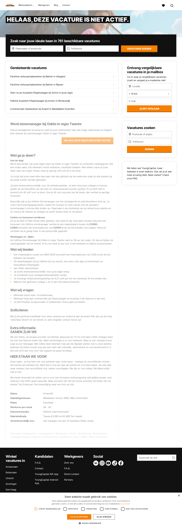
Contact (66, 5)
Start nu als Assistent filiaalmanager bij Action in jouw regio (41, 92)
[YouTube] (109, 463)
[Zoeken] (172, 5)
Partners (68, 479)
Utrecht (10, 478)
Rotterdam (11, 472)
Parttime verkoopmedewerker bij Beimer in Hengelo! (37, 76)
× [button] (179, 496)
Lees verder (125, 504)
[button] (91, 523)
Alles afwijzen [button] (104, 517)
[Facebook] (121, 463)
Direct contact (71, 474)
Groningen (11, 483)
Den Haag (11, 489)
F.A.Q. (38, 462)
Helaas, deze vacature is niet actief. (87, 140)
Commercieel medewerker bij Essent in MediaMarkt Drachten (42, 108)
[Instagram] (103, 463)
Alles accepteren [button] (79, 517)
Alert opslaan (149, 108)
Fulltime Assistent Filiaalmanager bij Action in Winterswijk (40, 100)
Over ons (69, 462)
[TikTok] (115, 463)
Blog (56, 5)
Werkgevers (44, 5)
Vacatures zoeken (139, 48)
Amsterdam (12, 466)
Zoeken (149, 149)
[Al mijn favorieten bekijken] (163, 5)
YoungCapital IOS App (46, 474)
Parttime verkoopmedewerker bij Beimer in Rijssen (36, 84)
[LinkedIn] (96, 463)
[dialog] (91, 510)
